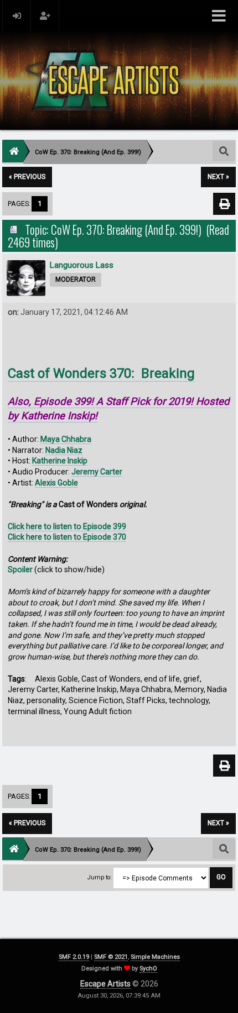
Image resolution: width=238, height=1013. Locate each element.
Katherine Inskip (59, 460)
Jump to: (99, 877)
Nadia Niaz (63, 450)
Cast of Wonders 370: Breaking (101, 373)
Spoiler (20, 569)
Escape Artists (105, 983)
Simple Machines (155, 957)
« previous (27, 177)
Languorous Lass (81, 265)
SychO (148, 968)
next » (218, 177)
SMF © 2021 (111, 957)
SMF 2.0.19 (74, 957)
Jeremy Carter (96, 471)
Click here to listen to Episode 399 (67, 526)
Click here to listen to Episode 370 (67, 536)
